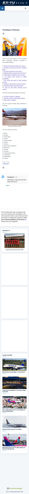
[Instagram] (21, 3)
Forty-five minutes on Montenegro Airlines (14, 98)
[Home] (2, 8)
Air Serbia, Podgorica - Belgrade (12, 96)
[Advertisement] (14, 18)
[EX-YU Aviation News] (8, 3)
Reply (8, 185)
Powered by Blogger (15, 488)
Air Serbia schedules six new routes (13, 71)
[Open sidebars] (25, 8)
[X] (18, 3)
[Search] (26, 3)
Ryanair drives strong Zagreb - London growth (13, 372)
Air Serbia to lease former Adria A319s (13, 85)
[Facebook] (16, 3)
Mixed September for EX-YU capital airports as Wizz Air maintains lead (13, 448)
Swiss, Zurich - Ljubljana (10, 100)
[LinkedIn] (23, 3)
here (25, 219)
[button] (3, 34)
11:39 (16, 177)
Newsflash (6, 163)
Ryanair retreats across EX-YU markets (12, 429)
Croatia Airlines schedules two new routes (14, 74)
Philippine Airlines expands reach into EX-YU (15, 73)
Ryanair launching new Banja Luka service (14, 65)
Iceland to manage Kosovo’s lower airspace (15, 83)
